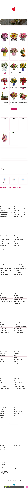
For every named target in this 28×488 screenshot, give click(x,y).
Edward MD (15, 320)
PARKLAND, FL (2, 445)
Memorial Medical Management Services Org (20, 309)
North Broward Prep (3, 336)
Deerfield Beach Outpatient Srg (18, 239)
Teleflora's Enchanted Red (23, 87)
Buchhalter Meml (2, 220)
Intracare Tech (16, 280)
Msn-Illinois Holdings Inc (3, 322)
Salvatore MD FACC (16, 241)
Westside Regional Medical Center (5, 409)
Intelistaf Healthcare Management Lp (19, 278)
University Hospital (16, 394)
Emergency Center (16, 245)
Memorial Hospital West (3, 309)
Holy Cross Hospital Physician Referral (5, 270)
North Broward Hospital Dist (4, 330)
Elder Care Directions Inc (3, 245)
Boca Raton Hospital (3, 210)
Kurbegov (1, 291)
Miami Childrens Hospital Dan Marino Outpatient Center (6, 318)
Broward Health (16, 218)
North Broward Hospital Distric (18, 330)
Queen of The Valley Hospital (18, 351)
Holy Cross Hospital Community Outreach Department (20, 266)
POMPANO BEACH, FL (17, 445)
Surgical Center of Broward (4, 380)
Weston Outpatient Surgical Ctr (18, 407)
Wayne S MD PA (16, 295)
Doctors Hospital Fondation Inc (4, 243)
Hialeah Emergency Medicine (4, 260)
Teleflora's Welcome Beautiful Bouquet (23, 102)
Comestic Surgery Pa (3, 231)
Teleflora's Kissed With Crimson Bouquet (4, 87)
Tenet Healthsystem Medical (18, 382)
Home (3, 13)
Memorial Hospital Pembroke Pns (4, 307)
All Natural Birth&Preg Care (4, 191)
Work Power (2, 415)
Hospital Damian (2, 272)
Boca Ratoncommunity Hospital (18, 216)
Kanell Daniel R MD (2, 289)
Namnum (15, 324)
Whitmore (15, 409)
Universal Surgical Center (3, 394)
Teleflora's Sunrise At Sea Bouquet (14, 87)
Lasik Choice (2, 293)
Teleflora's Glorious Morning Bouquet (23, 72)
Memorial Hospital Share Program (18, 307)
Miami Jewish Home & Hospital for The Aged (20, 318)
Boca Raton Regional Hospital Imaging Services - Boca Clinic (20, 214)
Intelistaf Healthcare (3, 278)
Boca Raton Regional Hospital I (4, 214)
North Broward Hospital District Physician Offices (6, 334)
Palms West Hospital (3, 345)
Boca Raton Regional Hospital (18, 210)
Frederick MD (16, 237)
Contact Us (16, 467)
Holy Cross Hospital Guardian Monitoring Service (6, 268)
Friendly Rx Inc (16, 251)
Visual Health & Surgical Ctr (18, 405)
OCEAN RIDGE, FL (16, 443)
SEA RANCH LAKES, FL (3, 447)
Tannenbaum (16, 380)
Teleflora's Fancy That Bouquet (14, 102)
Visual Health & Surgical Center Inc (5, 405)
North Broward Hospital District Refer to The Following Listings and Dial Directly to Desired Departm (20, 334)
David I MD (1, 262)
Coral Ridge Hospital (3, 233)
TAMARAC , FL (16, 447)
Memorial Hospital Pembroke (18, 305)
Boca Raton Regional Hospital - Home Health (6, 212)
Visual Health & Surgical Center (18, 403)
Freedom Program (2, 251)
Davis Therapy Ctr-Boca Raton (4, 239)
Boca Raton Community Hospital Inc (5, 208)
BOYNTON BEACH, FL (17, 430)
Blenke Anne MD (16, 204)
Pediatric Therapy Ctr (3, 347)
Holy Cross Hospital (3, 266)
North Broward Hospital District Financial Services (20, 332)
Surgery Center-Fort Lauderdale (18, 376)
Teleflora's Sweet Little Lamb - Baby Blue (4, 72)
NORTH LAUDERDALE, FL (17, 441)
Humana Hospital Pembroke (18, 272)
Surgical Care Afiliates (17, 378)
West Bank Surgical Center (4, 407)
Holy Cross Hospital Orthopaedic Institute (20, 268)
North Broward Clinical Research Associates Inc (20, 326)
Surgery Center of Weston (4, 376)
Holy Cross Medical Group (17, 270)
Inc (0, 303)
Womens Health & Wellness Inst (18, 413)
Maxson (1, 295)
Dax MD (15, 291)
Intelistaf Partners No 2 (3, 280)
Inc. (0, 392)
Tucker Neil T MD (2, 390)
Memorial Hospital (2, 305)
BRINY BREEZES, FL (2, 432)
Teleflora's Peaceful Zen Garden (4, 102)
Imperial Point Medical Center (18, 274)
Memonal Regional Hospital (18, 299)
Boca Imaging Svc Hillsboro (4, 206)
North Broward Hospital (17, 328)
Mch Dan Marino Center (3, 297)
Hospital (15, 465)
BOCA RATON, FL (2, 430)
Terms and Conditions (17, 468)
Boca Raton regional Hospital (4, 216)
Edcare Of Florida (16, 243)
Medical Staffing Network (3, 299)
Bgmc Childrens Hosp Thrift (18, 202)
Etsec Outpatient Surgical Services (19, 247)
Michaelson (1, 320)
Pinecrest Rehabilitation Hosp (18, 347)
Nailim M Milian (2, 324)
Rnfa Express (2, 359)
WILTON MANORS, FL (3, 449)
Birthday (12, 13)
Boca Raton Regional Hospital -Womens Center (20, 212)
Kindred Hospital (16, 289)
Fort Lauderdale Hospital (17, 249)
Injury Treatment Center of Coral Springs (6, 276)
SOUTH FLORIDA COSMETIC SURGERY (19, 359)
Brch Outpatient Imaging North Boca (5, 218)
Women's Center (2, 413)
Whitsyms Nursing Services (18, 411)
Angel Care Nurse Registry (4, 193)
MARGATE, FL (2, 441)
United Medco (16, 390)
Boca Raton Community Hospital (18, 206)
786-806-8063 (3, 464)
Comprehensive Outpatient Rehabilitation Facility (20, 231)
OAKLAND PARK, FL (2, 443)
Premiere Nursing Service (3, 351)
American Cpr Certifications (18, 191)
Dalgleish (1, 237)
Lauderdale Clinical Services (18, 293)
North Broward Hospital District (4, 332)
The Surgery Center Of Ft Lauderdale (19, 386)
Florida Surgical (2, 249)
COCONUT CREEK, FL (17, 432)
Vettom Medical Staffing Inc (4, 403)
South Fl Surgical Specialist (18, 363)
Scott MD (1, 382)
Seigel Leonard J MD (3, 361)
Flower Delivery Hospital (6, 17)
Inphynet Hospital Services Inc (18, 276)
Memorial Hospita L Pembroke (18, 303)
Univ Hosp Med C (16, 392)
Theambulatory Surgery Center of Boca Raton (6, 388)
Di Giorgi (1, 241)
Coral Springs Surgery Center (4, 235)
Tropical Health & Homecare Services (19, 388)
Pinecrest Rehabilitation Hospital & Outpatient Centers (6, 349)
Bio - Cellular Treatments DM (4, 204)
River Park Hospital (16, 357)
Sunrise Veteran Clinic (17, 374)
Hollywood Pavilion (3, 264)
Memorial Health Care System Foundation (20, 301)
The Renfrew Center (3, 386)
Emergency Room (2, 247)
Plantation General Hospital (18, 349)
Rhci (1, 357)
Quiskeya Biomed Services (17, 353)
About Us (16, 466)
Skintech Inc (16, 361)
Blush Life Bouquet (13, 72)
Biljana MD (1, 202)
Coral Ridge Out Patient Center (18, 233)
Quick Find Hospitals (3, 353)
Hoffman (15, 260)
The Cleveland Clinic (17, 384)
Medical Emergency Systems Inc (18, 297)
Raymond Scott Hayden (3, 355)
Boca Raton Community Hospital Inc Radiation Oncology (20, 208)
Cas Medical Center (17, 222)
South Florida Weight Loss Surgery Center (6, 365)
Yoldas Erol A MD (2, 417)
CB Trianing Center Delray (17, 220)
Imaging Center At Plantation (4, 274)
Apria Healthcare (16, 193)
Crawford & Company (17, 235)
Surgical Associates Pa (3, 378)
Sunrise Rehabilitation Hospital (4, 374)
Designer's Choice (22, 13)
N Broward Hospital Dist (17, 322)
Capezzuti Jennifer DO (3, 222)
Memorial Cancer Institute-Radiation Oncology (6, 301)
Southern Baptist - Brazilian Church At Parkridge (20, 365)
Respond (15, 355)
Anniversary (7, 13)
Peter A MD (1, 326)
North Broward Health (3, 328)
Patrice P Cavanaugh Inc (17, 345)
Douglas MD (2, 411)
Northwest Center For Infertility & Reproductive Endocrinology (20, 336)
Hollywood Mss (16, 262)
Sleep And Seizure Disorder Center (5, 363)
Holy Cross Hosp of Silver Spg (18, 264)
